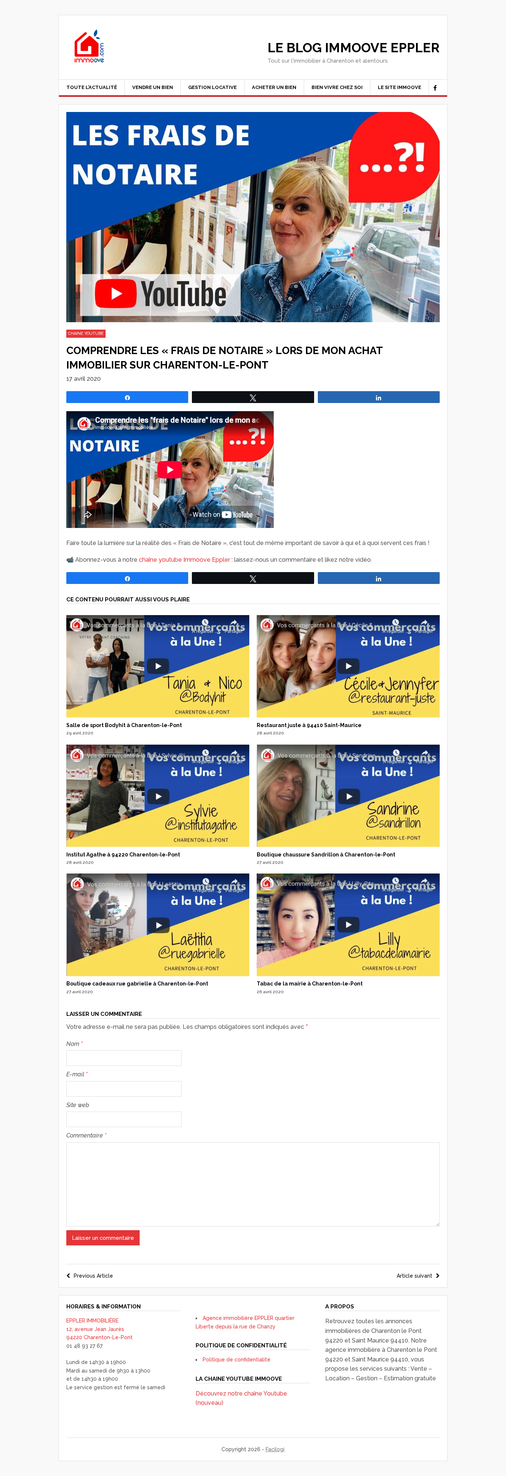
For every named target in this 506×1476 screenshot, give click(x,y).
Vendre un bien (152, 87)
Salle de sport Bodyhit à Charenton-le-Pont (124, 725)
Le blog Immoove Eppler (353, 47)
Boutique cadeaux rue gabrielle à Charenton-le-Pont (137, 984)
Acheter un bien (274, 87)
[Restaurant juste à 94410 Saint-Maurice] (348, 716)
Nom (74, 1043)
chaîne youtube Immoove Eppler (184, 559)
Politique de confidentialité (236, 1360)
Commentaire (86, 1135)
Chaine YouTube (86, 333)
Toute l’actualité (91, 87)
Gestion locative (212, 87)
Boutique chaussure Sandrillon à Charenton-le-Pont (326, 855)
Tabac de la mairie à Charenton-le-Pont (310, 984)
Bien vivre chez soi (337, 87)
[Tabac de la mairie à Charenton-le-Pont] (348, 974)
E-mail (76, 1074)
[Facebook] (435, 88)
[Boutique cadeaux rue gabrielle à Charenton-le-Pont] (157, 974)
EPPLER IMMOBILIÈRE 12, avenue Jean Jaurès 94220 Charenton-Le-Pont (99, 1329)
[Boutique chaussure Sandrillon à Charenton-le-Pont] (348, 845)
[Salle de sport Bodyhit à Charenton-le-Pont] (157, 716)
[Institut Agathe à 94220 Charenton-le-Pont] (157, 845)
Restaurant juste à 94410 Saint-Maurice (309, 725)
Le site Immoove (399, 87)
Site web (77, 1105)
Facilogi (275, 1449)
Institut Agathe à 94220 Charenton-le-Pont (123, 855)
